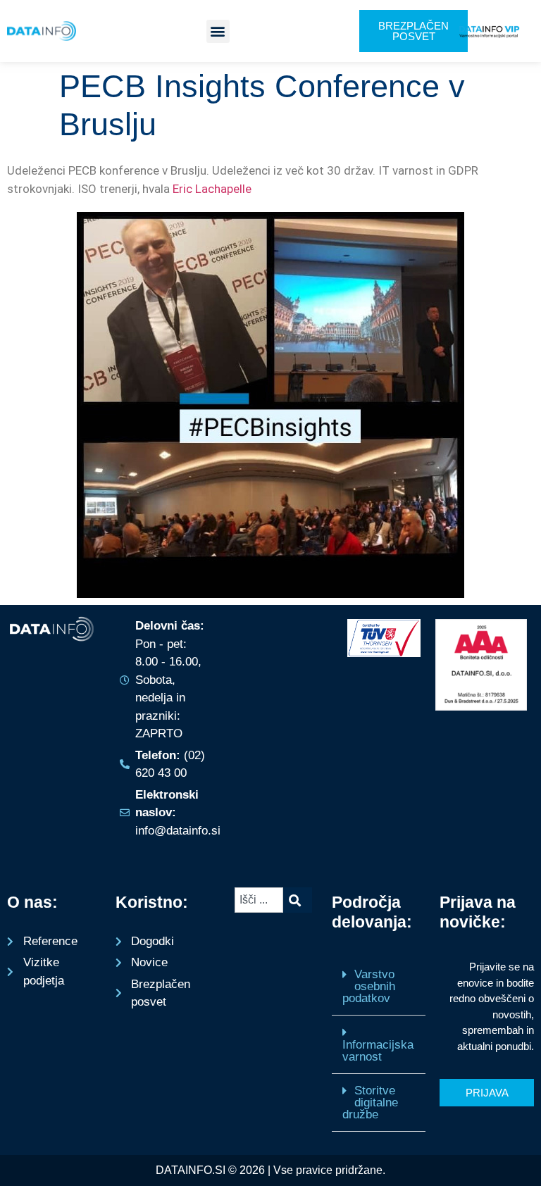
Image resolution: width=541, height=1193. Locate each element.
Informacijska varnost (377, 1050)
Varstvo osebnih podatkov (368, 986)
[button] (218, 31)
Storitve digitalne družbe (370, 1102)
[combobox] (259, 900)
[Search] (297, 900)
